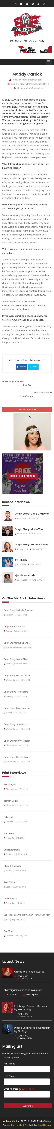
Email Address (19, 1089)
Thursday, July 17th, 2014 (17, 789)
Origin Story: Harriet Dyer (16, 757)
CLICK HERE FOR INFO (22, 476)
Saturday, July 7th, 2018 (16, 871)
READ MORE (36, 518)
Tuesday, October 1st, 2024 (17, 631)
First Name (9, 1063)
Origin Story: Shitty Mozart (17, 740)
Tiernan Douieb (11, 801)
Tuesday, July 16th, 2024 (16, 696)
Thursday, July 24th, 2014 (17, 805)
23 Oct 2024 (22, 518)
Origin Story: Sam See (14, 626)
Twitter (34, 367)
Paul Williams (10, 882)
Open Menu (49, 62)
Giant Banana (44, 1125)
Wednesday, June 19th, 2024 (18, 680)
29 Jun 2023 (22, 580)
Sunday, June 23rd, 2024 (16, 713)
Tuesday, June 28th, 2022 (16, 936)
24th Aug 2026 (26, 1038)
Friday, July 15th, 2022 (15, 920)
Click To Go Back (26, 409)
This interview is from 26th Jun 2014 (28, 84)
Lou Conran (27, 396)
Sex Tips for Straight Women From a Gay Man (27, 915)
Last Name (9, 1075)
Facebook (22, 367)
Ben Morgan (10, 784)
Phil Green (9, 833)
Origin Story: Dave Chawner (17, 643)
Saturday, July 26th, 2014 (16, 854)
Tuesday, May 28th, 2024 (16, 615)
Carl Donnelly (10, 898)
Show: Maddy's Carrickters (30, 88)
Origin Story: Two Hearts (16, 691)
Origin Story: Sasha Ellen (16, 659)
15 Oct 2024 (22, 534)
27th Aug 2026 (26, 979)
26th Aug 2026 (32, 995)
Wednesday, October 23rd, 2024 (19, 647)
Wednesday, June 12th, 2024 (18, 762)
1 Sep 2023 (21, 565)
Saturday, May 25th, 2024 (16, 664)
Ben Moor (8, 931)
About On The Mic (13, 1125)
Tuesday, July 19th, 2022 (16, 822)
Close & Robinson (12, 866)
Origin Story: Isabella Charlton (18, 610)
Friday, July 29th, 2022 (15, 838)
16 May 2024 (22, 549)
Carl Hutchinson (12, 849)
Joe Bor (27, 385)
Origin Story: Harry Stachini (17, 675)
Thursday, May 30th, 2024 (17, 745)
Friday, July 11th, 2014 (15, 903)
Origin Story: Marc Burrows (17, 708)
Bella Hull (8, 817)
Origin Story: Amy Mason (16, 724)
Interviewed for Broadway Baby (27, 80)
